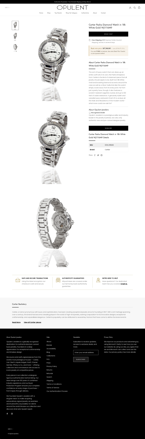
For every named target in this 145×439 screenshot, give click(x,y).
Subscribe (81, 359)
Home (41, 13)
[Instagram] (12, 413)
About (95, 13)
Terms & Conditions (54, 384)
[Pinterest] (101, 155)
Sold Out (108, 34)
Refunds (50, 373)
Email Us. (124, 284)
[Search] (135, 7)
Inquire (108, 128)
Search (49, 377)
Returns (49, 370)
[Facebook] (95, 155)
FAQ (48, 359)
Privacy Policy (52, 366)
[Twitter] (98, 155)
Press (49, 363)
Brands (49, 345)
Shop (49, 13)
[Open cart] (139, 7)
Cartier (107, 149)
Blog (48, 352)
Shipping (50, 380)
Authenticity (85, 13)
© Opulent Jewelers (13, 434)
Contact (103, 13)
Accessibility (51, 349)
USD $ (6, 8)
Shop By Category (71, 13)
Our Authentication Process (57, 391)
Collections (51, 356)
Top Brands (58, 13)
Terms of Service (53, 388)
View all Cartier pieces (32, 322)
